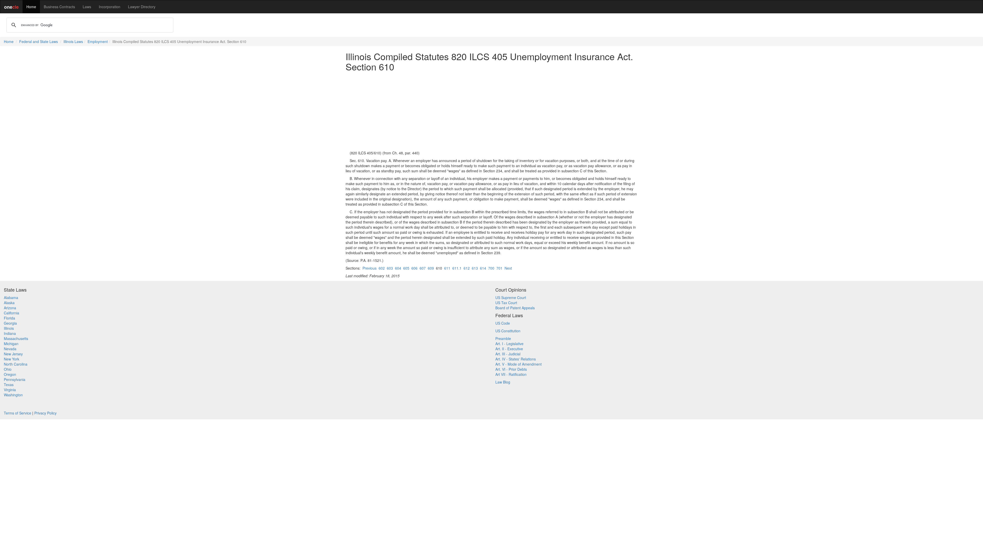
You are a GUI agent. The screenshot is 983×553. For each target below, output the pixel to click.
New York (11, 358)
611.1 (457, 268)
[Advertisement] (491, 111)
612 (467, 268)
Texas (9, 384)
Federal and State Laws (38, 41)
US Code (502, 323)
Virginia (10, 389)
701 (499, 268)
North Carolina (15, 364)
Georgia (10, 323)
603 (390, 268)
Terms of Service (17, 413)
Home (31, 6)
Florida (9, 318)
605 (406, 268)
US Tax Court (506, 302)
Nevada (10, 348)
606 (414, 268)
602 (382, 268)
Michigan (11, 343)
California (11, 312)
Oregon (10, 374)
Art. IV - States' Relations (515, 358)
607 (423, 268)
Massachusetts (16, 338)
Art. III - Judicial (507, 353)
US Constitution (507, 330)
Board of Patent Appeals (515, 307)
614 (483, 268)
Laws (87, 6)
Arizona (10, 307)
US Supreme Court (510, 297)
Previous (369, 268)
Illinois (9, 328)
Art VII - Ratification (511, 374)
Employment (98, 41)
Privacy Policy (45, 413)
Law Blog (502, 382)
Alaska (9, 302)
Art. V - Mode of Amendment (518, 364)
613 (475, 268)
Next (508, 268)
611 (447, 268)
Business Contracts (59, 6)
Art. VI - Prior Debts (511, 369)
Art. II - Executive (509, 348)
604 (398, 268)
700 (491, 268)
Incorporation (109, 6)
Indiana (10, 333)
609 (431, 268)
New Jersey (13, 353)
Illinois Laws (73, 41)
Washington (13, 394)
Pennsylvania (14, 379)
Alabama (11, 297)
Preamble (503, 338)
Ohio (8, 369)
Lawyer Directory (141, 6)
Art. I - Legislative (509, 343)
